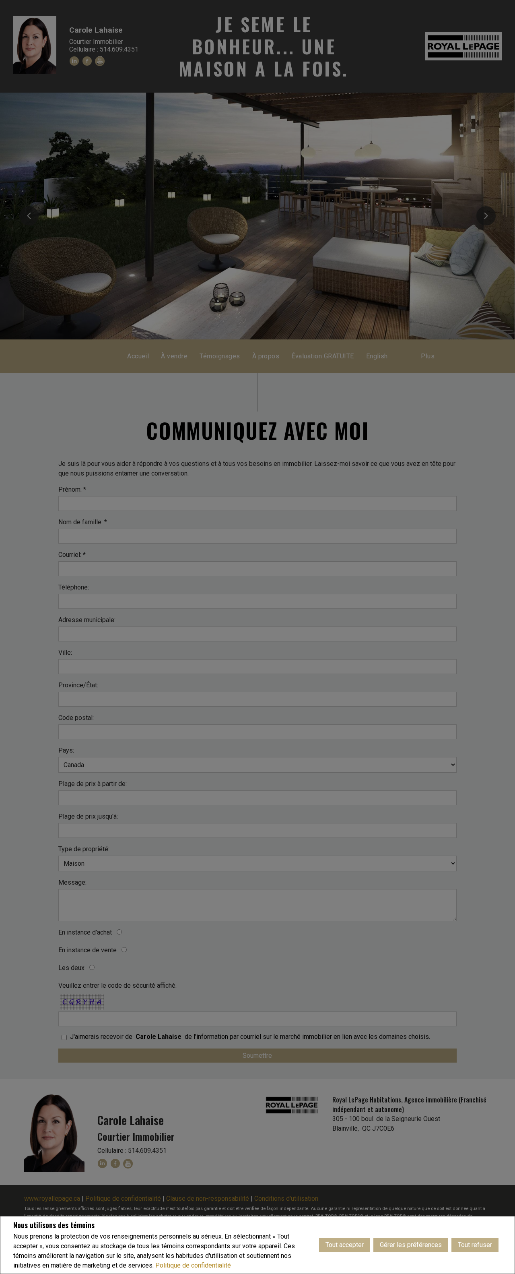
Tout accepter (344, 1245)
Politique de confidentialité (193, 1265)
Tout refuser (475, 1245)
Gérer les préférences (411, 1245)
